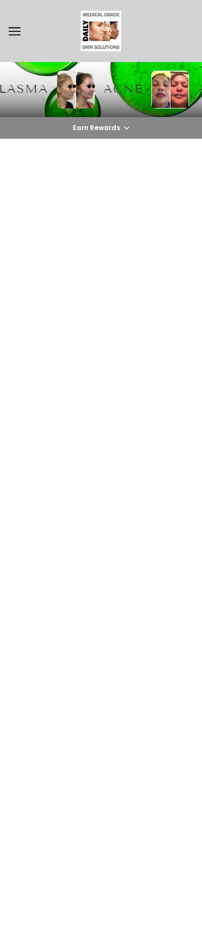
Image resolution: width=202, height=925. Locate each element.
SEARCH (101, 561)
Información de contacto (101, 692)
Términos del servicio (101, 659)
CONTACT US (101, 577)
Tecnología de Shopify (101, 903)
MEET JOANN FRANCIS (101, 594)
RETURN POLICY (101, 610)
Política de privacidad (101, 643)
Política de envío (101, 676)
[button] (101, 128)
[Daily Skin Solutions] (101, 31)
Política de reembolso (101, 626)
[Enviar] (168, 780)
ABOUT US (101, 544)
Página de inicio (127, 289)
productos (137, 302)
